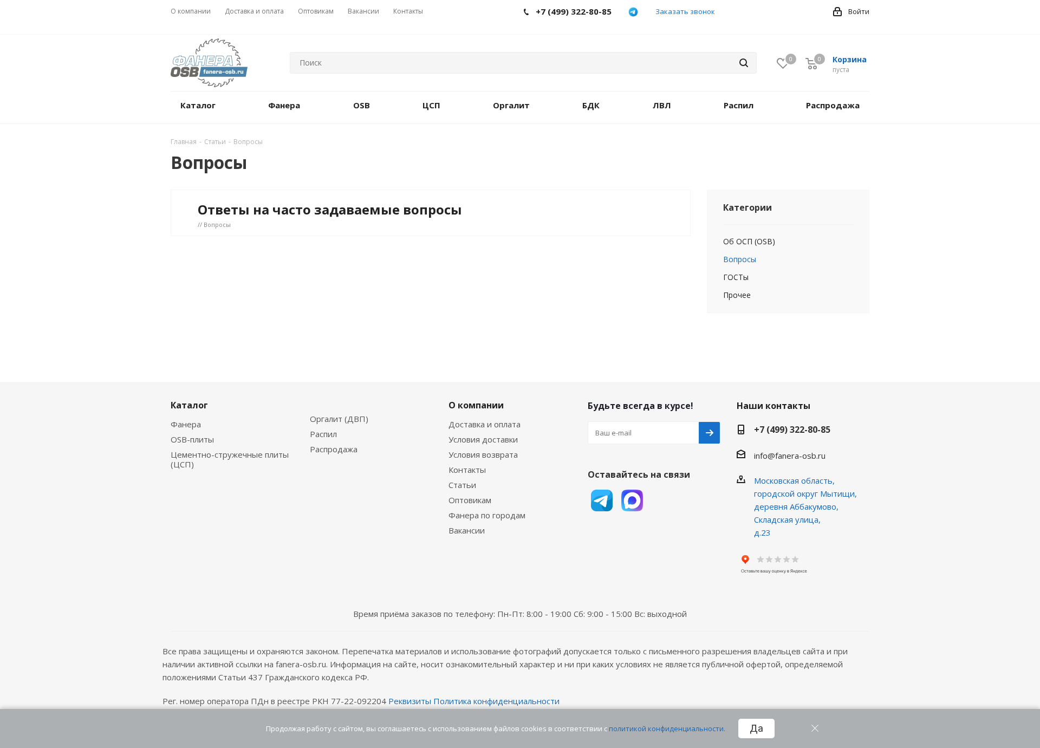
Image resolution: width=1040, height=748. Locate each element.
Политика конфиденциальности (496, 700)
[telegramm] (633, 11)
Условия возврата (483, 454)
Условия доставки (483, 439)
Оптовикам (469, 500)
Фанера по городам (486, 515)
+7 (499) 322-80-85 (792, 429)
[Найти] (744, 63)
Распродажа (334, 449)
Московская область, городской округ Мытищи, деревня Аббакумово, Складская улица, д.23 (805, 506)
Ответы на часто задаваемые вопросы (330, 209)
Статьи (462, 484)
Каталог (189, 405)
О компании (476, 405)
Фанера (186, 424)
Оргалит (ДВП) (339, 418)
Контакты (467, 469)
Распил (323, 433)
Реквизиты (409, 700)
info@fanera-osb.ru (790, 455)
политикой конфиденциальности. (667, 728)
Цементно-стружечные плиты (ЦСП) (230, 459)
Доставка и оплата (484, 424)
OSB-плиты (192, 439)
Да (756, 728)
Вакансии (466, 530)
